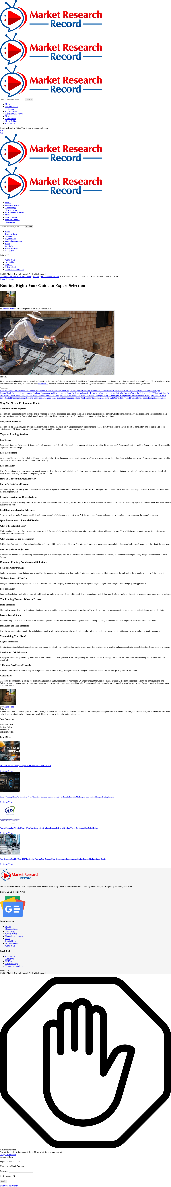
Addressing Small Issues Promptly (141, 398)
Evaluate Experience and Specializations (50, 393)
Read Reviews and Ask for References (83, 393)
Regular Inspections (93, 398)
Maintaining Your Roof (75, 398)
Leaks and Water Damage (91, 395)
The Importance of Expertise (44, 391)
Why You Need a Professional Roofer (16, 391)
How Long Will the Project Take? (30, 395)
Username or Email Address (12, 1166)
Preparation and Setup (29, 398)
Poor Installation (134, 395)
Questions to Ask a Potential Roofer (115, 393)
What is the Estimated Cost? (141, 393)
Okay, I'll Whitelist (8, 1154)
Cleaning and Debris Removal (114, 398)
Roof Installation (131, 391)
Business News (6, 771)
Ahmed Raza (8, 309)
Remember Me (9, 1176)
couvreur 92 (43, 384)
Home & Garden (7, 279)
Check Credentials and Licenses (19, 393)
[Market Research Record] (51, 64)
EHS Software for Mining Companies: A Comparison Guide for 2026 (25, 766)
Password (4, 1171)
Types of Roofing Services (86, 391)
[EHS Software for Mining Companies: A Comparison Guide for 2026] (10, 760)
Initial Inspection (13, 398)
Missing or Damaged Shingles (114, 395)
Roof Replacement (116, 391)
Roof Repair (103, 391)
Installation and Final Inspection (51, 398)
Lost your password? (9, 1186)
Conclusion (161, 398)
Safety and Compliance (65, 391)
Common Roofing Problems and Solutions (62, 395)
